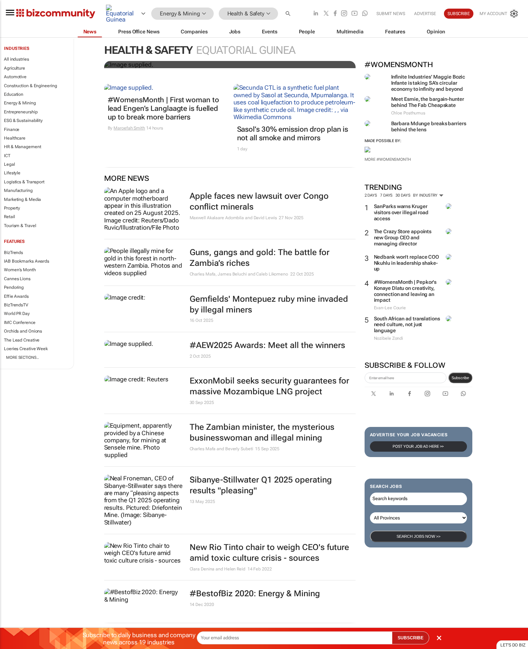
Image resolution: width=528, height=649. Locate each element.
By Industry (426, 195)
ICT (7, 155)
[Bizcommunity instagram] (344, 14)
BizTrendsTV (16, 304)
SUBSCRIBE (410, 637)
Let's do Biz (512, 645)
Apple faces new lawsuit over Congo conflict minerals (259, 201)
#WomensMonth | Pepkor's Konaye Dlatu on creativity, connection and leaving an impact (405, 291)
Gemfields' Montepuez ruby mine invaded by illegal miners (269, 304)
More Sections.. (22, 357)
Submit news (390, 13)
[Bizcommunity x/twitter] (326, 14)
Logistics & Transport (24, 181)
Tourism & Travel (20, 225)
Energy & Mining (20, 102)
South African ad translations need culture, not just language (407, 325)
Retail (9, 216)
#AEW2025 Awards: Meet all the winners (267, 345)
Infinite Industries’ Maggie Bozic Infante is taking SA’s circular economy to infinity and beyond (428, 83)
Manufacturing (18, 190)
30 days (402, 195)
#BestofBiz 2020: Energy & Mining (255, 593)
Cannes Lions (17, 278)
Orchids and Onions (23, 331)
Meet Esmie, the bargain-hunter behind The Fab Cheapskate (427, 102)
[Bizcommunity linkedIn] (315, 14)
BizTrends (13, 252)
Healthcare (15, 138)
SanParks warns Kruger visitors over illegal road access (401, 212)
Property (12, 208)
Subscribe (460, 378)
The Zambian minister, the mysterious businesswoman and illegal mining (262, 432)
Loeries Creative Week (26, 348)
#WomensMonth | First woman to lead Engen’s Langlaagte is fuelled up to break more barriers (163, 108)
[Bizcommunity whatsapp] (365, 14)
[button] (289, 13)
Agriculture (14, 68)
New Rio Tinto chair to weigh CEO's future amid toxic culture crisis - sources (269, 552)
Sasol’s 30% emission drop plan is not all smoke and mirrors (292, 133)
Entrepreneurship (20, 111)
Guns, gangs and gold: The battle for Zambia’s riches (259, 258)
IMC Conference (20, 322)
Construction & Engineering (30, 85)
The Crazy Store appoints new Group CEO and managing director (403, 237)
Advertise (425, 13)
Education (13, 94)
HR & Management (22, 146)
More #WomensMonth (388, 159)
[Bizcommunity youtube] (354, 14)
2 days (371, 195)
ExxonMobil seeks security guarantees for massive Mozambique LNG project (269, 386)
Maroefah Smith (129, 128)
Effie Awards (16, 296)
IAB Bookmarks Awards (26, 261)
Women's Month (20, 269)
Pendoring (14, 287)
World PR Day (17, 313)
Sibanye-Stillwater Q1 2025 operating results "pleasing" (261, 485)
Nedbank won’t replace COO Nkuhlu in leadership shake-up (406, 263)
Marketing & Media (22, 199)
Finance (11, 129)
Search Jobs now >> (418, 536)
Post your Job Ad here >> (418, 446)
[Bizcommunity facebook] (335, 14)
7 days (386, 195)
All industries (16, 59)
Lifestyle (12, 172)
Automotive (15, 76)
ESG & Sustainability (23, 120)
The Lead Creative (22, 340)
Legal (9, 164)
